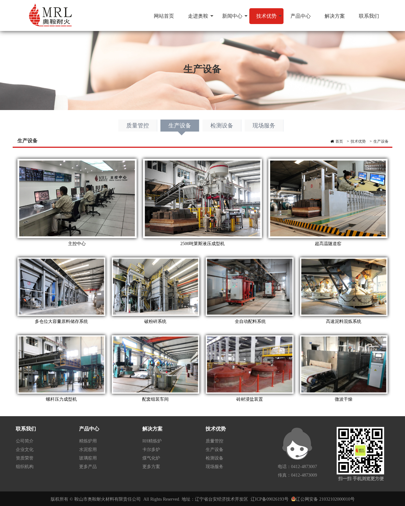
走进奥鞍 (194, 18)
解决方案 (335, 16)
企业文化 (25, 449)
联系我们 (369, 16)
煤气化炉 (151, 458)
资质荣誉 (25, 458)
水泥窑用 (88, 449)
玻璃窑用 (88, 458)
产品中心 (300, 16)
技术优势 (263, 18)
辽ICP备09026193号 (270, 499)
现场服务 (263, 125)
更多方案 (151, 466)
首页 (339, 141)
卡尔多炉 (151, 449)
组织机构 (25, 466)
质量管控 (137, 125)
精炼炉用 (88, 441)
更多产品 (88, 466)
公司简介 (25, 441)
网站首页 (164, 16)
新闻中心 (228, 18)
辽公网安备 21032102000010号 (325, 499)
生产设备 (179, 125)
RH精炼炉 (152, 441)
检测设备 (221, 125)
